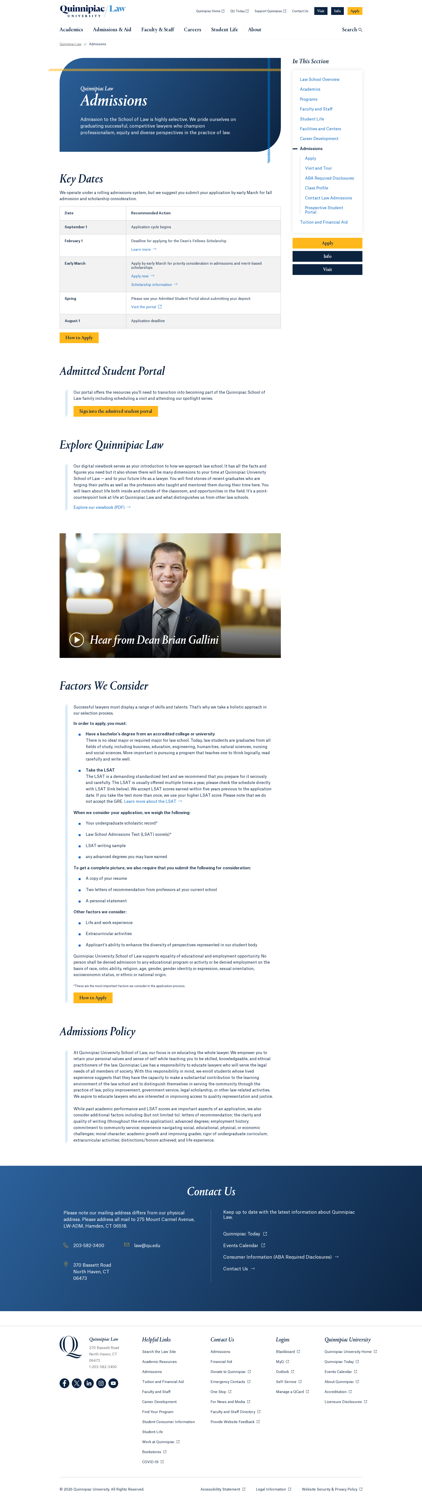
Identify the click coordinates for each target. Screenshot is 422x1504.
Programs (308, 99)
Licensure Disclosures (346, 1402)
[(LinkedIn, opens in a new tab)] (89, 1383)
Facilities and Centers (320, 129)
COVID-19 (153, 1462)
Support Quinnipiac (270, 11)
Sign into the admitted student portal (115, 411)
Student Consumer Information (168, 1422)
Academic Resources (159, 1362)
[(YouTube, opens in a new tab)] (113, 1383)
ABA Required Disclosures (329, 178)
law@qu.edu (147, 1245)
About (255, 30)
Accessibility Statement (222, 1489)
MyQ (282, 1362)
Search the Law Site (159, 1352)
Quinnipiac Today (245, 1234)
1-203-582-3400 (103, 1367)
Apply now (140, 276)
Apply (310, 159)
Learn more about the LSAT (150, 802)
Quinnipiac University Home (351, 1352)
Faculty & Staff (157, 30)
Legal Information (273, 1489)
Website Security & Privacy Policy (332, 1489)
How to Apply (79, 338)
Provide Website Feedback (235, 1422)
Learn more (141, 249)
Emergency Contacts (230, 1382)
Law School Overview (319, 80)
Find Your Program (157, 1412)
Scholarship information (151, 285)
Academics (71, 30)
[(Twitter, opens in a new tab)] (77, 1383)
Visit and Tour (318, 168)
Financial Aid (221, 1362)
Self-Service (289, 1382)
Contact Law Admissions (328, 198)
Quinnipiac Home (210, 11)
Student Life (224, 30)
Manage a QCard (292, 1392)
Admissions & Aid (112, 30)
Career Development (319, 139)
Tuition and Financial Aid (324, 222)
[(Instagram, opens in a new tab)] (101, 1383)
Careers (192, 30)
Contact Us (300, 11)
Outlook (285, 1372)
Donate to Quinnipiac (231, 1372)
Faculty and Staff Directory (235, 1412)
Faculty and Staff (316, 109)
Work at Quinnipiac (160, 1442)
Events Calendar (244, 1245)
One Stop (221, 1392)
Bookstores (154, 1452)
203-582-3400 (88, 1245)
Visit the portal (143, 307)
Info (343, 256)
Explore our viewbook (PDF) (99, 508)
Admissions (152, 1372)
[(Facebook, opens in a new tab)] (64, 1383)
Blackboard (288, 1352)
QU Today (239, 11)
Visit (327, 269)
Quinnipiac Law (70, 44)
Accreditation (338, 1392)
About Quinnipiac (342, 1382)
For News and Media (230, 1402)
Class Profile (316, 188)
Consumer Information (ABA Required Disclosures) (278, 1257)
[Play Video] (76, 639)
